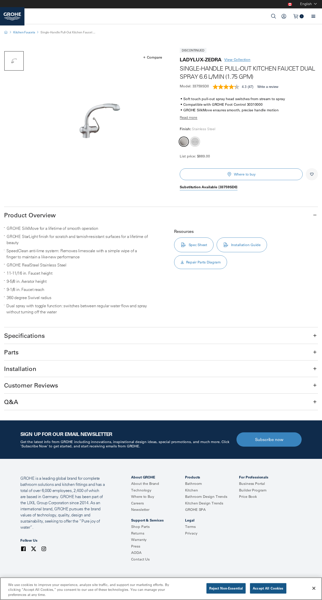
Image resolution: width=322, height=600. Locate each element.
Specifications (24, 335)
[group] (100, 121)
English (306, 4)
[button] (152, 57)
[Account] (283, 16)
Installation (20, 368)
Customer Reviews (31, 385)
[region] (161, 588)
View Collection (237, 59)
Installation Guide (246, 245)
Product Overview (30, 215)
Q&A (11, 402)
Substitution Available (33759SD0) (208, 187)
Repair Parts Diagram (203, 262)
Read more (188, 117)
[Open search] (273, 16)
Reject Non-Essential (226, 588)
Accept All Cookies (268, 588)
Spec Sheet (198, 245)
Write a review (267, 87)
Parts (11, 352)
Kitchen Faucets (24, 32)
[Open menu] (313, 16)
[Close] (313, 588)
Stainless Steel (184, 142)
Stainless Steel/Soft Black (195, 142)
